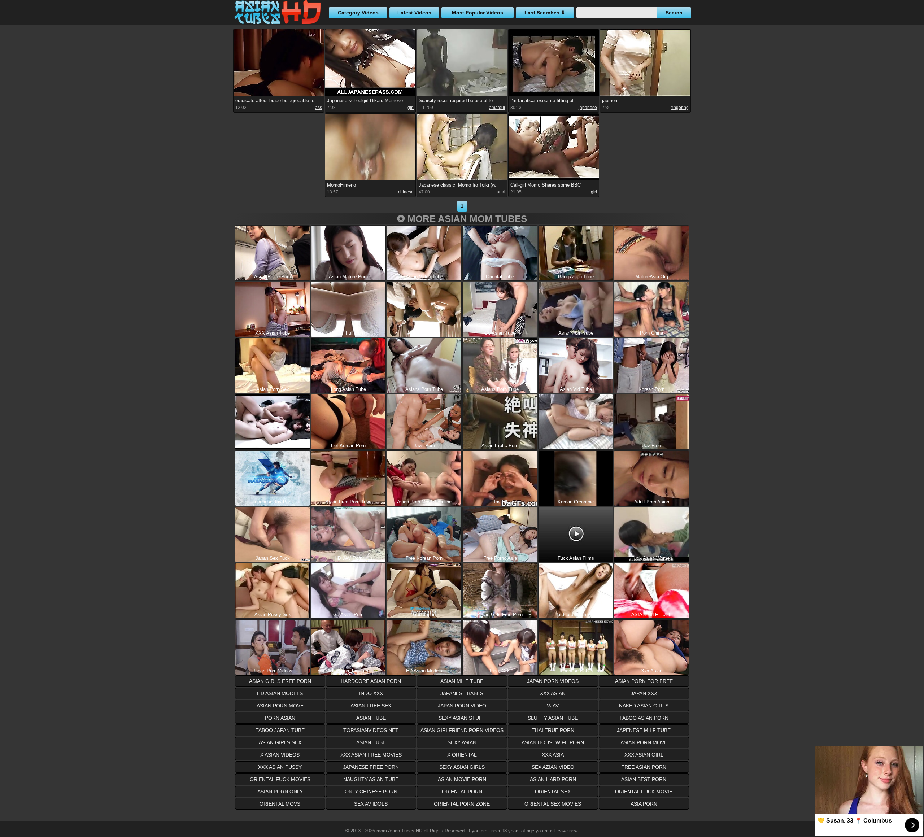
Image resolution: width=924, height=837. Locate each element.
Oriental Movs (280, 804)
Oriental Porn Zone (462, 804)
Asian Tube (371, 742)
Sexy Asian (462, 742)
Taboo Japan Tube (280, 730)
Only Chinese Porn (371, 791)
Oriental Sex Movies (552, 804)
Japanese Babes (461, 693)
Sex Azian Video (553, 767)
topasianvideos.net (370, 730)
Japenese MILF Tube (644, 730)
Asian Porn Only (280, 791)
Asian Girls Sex (280, 742)
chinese (406, 192)
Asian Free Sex (370, 706)
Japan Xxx (644, 693)
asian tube (371, 718)
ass (318, 107)
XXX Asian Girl (643, 755)
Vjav (553, 706)
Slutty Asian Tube (553, 718)
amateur (497, 107)
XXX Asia (553, 755)
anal (501, 192)
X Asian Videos (280, 755)
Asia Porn (644, 804)
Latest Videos (414, 13)
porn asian (280, 718)
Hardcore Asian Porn (371, 681)
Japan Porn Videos (553, 681)
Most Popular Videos (477, 13)
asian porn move (280, 706)
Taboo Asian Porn (643, 718)
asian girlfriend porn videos (462, 730)
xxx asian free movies (371, 755)
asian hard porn (553, 779)
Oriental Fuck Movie (643, 791)
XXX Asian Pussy (280, 767)
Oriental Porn (462, 791)
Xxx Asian (553, 693)
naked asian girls (643, 706)
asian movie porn (462, 779)
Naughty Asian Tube (370, 779)
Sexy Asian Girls (462, 767)
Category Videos (358, 13)
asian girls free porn (280, 681)
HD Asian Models (280, 693)
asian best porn (643, 779)
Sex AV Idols (371, 804)
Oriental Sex (553, 791)
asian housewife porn (553, 742)
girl (410, 107)
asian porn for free (644, 681)
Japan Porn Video (462, 706)
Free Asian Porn (643, 767)
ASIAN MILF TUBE (461, 681)
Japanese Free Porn (371, 767)
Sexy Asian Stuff (462, 718)
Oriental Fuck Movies (280, 779)
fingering (680, 107)
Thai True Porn (553, 730)
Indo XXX (371, 693)
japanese (588, 107)
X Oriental (462, 755)
